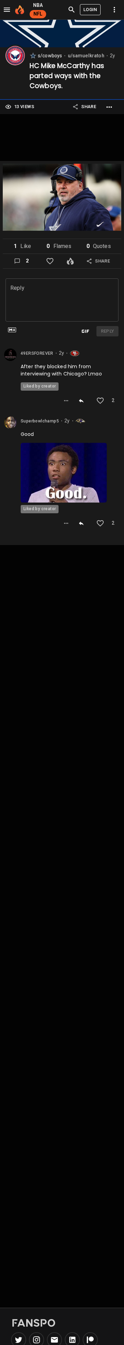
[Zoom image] (62, 198)
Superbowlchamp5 (40, 421)
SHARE (88, 106)
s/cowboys (50, 55)
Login (90, 9)
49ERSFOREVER (37, 353)
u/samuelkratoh (86, 55)
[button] (22, 246)
